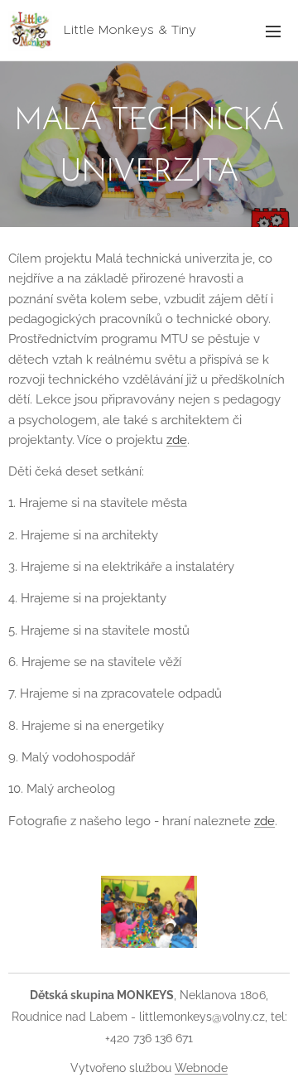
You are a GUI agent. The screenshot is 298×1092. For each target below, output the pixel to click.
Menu (273, 30)
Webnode (201, 1068)
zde (176, 439)
